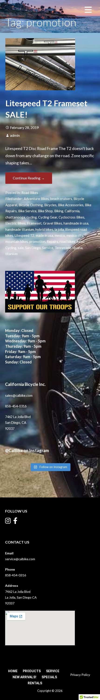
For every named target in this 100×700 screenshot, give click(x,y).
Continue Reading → (29, 178)
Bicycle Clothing (31, 205)
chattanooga (15, 217)
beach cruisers (61, 199)
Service (47, 248)
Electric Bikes (15, 223)
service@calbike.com (20, 559)
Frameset (34, 223)
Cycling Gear (47, 217)
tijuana (77, 248)
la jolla (59, 229)
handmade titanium (19, 229)
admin (15, 135)
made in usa (44, 236)
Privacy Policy (80, 675)
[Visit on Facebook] (15, 522)
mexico (60, 236)
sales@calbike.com (19, 395)
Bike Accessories (70, 205)
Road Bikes (29, 193)
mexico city (75, 236)
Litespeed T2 (24, 236)
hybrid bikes (44, 229)
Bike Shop (45, 211)
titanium (11, 254)
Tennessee (63, 248)
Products (32, 671)
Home (12, 671)
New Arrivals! (24, 677)
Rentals (35, 683)
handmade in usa (75, 223)
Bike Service (27, 211)
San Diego (33, 248)
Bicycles (50, 205)
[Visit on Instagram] (8, 522)
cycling (32, 217)
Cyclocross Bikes (71, 217)
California (72, 211)
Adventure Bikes (36, 199)
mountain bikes (16, 242)
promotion (37, 242)
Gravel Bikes (52, 223)
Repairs (52, 242)
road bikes (67, 242)
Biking (58, 211)
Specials (49, 677)
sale (21, 248)
